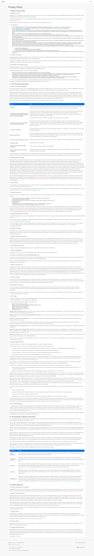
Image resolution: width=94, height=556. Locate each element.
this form (20, 190)
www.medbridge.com (56, 27)
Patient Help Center (20, 542)
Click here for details (25, 550)
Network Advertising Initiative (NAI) (66, 481)
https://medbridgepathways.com (18, 28)
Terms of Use (11, 548)
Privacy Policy (17, 548)
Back (91, 1)
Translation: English (80, 542)
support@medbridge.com (35, 190)
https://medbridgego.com (66, 27)
